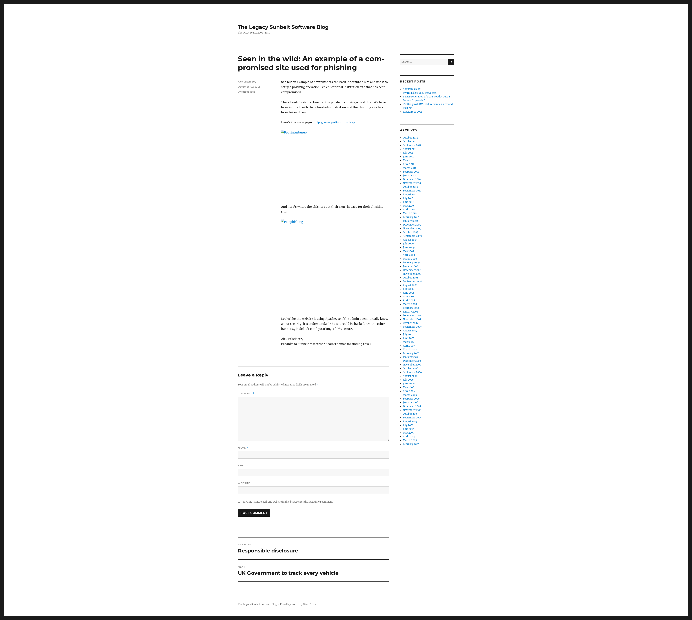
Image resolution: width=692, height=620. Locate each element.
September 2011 (412, 145)
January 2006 (410, 402)
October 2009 (410, 232)
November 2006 (412, 364)
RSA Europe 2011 (412, 111)
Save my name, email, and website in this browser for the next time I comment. (288, 501)
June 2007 (408, 338)
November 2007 (412, 319)
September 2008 (412, 281)
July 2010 (408, 198)
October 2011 (410, 141)
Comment (246, 393)
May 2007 (408, 342)
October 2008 (410, 277)
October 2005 (410, 413)
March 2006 (410, 394)
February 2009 (411, 262)
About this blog (411, 89)
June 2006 (409, 383)
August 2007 (410, 330)
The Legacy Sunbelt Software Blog (283, 27)
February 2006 (411, 398)
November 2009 (412, 228)
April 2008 (409, 300)
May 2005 (408, 432)
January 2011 (410, 175)
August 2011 (410, 149)
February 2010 (411, 217)
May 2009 (408, 251)
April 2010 (408, 209)
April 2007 (409, 345)
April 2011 (408, 164)
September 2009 (412, 236)
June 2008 (408, 292)
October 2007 (410, 323)
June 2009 (409, 247)
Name (243, 447)
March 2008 (410, 304)
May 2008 (408, 296)
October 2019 (410, 137)
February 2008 (411, 307)
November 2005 (412, 410)
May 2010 (408, 205)
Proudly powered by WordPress (298, 604)
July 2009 (408, 243)
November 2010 (412, 183)
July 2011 (408, 152)
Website (244, 483)
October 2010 (410, 186)
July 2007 (408, 334)
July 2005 (408, 425)
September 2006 (412, 372)
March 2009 (410, 258)
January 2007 (410, 357)
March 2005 (410, 440)
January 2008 (410, 311)
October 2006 (410, 368)
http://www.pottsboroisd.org (334, 122)
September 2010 (412, 190)
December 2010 (412, 179)
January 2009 (410, 266)
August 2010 (410, 194)
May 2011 (408, 160)
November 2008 (412, 273)
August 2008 (410, 285)
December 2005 (412, 406)
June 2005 (408, 429)
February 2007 (411, 353)
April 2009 (409, 255)
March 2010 (409, 213)
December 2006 (412, 360)
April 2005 (409, 436)
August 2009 (410, 239)
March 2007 (410, 349)
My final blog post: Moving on (420, 92)
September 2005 (412, 417)
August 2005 (410, 421)
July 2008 (408, 289)
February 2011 (411, 171)
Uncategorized (246, 91)
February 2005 (411, 444)
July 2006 (408, 379)
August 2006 (410, 376)
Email (243, 465)
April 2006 (409, 391)
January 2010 (410, 220)
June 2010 (408, 202)
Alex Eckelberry (247, 81)
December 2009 (412, 224)
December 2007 (412, 315)
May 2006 (408, 387)
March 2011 (409, 168)
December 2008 (412, 270)
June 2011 (408, 156)
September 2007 (412, 326)
